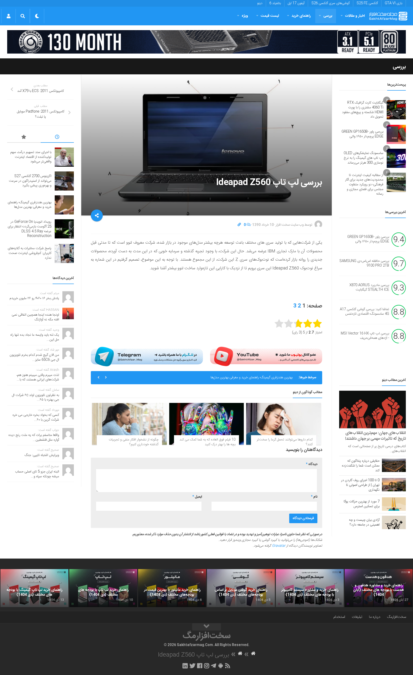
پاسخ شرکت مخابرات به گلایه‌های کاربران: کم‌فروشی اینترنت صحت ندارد (29, 253)
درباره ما (374, 617)
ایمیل (197, 497)
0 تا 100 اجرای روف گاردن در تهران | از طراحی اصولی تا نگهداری (360, 485)
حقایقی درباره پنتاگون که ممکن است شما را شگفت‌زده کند (361, 465)
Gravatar (278, 546)
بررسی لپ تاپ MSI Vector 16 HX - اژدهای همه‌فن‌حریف (365, 336)
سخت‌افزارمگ (396, 617)
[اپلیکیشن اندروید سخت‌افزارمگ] (220, 666)
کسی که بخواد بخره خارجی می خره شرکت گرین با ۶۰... (35, 417)
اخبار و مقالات (355, 16)
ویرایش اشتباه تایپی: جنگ (42, 455)
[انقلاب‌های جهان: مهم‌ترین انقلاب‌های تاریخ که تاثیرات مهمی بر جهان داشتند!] (372, 409)
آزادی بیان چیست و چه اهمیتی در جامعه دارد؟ (364, 522)
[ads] (206, 42)
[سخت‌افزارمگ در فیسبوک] (199, 666)
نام (314, 497)
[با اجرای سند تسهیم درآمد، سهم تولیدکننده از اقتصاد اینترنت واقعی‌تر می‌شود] (64, 157)
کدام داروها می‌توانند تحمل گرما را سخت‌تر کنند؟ (285, 442)
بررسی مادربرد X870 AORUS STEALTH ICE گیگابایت (369, 287)
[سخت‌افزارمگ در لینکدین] (185, 666)
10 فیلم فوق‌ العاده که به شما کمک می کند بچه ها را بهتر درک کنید (207, 442)
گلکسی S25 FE (367, 3)
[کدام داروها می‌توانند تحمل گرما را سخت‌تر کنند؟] (283, 424)
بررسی (327, 16)
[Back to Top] (206, 627)
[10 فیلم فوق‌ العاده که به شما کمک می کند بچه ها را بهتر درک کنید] (206, 424)
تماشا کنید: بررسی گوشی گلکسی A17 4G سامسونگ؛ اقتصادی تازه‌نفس (364, 312)
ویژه (245, 16)
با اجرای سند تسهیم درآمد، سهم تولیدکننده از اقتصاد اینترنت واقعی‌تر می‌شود (30, 157)
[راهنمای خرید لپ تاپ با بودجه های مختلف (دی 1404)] (103, 588)
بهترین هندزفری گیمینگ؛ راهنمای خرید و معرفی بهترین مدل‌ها (252, 377)
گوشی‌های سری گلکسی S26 (330, 3)
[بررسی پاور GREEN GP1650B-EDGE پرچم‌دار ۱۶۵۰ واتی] (396, 134)
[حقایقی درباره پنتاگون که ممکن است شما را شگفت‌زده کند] (394, 465)
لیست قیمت (270, 16)
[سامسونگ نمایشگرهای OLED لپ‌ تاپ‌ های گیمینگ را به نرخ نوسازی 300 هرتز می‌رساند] (396, 158)
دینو (259, 3)
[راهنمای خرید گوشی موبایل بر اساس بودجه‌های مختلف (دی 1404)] (241, 588)
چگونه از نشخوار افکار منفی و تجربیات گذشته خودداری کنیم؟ (133, 442)
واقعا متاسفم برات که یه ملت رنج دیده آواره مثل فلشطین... (33, 437)
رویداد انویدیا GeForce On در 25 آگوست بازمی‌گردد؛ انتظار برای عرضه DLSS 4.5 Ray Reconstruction (29, 229)
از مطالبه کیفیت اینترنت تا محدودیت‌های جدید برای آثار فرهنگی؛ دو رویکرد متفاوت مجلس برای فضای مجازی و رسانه (364, 184)
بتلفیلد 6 (275, 3)
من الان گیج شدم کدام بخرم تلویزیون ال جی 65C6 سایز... (34, 357)
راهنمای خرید (301, 16)
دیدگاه (311, 464)
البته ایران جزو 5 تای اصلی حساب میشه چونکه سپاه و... (37, 474)
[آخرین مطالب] (57, 138)
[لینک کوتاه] (239, 225)
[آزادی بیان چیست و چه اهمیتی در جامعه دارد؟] (394, 522)
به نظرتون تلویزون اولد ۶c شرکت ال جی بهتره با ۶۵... (35, 397)
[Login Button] (8, 16)
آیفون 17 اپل (296, 3)
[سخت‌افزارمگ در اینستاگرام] (206, 666)
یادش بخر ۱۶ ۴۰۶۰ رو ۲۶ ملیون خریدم (34, 298)
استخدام (339, 617)
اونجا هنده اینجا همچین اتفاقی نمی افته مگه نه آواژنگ (35, 317)
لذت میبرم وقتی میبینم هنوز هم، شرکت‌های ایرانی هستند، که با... (37, 377)
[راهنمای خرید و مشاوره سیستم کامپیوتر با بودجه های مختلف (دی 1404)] (310, 588)
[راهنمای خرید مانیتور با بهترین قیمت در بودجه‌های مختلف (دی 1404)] (172, 588)
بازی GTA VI (393, 3)
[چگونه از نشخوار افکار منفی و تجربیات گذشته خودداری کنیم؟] (129, 424)
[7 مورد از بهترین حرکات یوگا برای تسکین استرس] (394, 504)
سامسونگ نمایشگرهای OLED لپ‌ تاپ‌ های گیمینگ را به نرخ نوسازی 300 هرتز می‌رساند (363, 157)
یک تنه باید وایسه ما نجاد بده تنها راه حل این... (34, 337)
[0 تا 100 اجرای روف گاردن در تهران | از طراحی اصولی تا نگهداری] (394, 484)
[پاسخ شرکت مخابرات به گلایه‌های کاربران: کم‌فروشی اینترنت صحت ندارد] (64, 253)
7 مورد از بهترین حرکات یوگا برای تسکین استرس (362, 504)
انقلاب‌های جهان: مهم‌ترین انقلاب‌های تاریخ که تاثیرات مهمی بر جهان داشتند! (375, 436)
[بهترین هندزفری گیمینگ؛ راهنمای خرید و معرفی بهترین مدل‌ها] (64, 204)
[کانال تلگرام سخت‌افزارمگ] (213, 666)
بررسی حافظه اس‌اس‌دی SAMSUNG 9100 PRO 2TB (364, 263)
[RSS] (228, 666)
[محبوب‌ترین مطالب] (24, 138)
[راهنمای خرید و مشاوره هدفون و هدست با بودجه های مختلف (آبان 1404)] (379, 588)
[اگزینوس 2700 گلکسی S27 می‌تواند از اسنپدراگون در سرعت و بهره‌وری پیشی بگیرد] (64, 181)
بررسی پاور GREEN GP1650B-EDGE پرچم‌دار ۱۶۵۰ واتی (362, 134)
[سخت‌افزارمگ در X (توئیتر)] (192, 666)
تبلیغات (357, 617)
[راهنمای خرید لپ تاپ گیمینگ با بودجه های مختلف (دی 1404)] (34, 588)
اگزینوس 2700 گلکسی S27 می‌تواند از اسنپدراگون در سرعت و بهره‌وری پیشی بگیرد (30, 180)
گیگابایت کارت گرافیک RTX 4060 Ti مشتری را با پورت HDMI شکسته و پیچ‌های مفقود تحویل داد (362, 110)
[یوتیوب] (266, 356)
